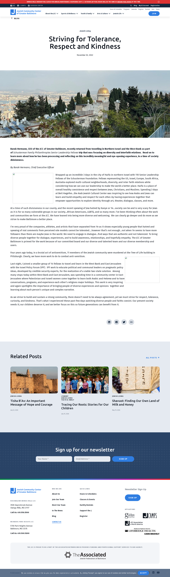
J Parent (64, 396)
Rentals (147, 9)
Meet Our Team (58, 505)
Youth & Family (86, 14)
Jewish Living (85, 31)
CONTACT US (56, 522)
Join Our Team (58, 499)
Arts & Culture (102, 14)
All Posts (151, 358)
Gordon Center (36, 5)
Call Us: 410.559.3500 (19, 512)
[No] (167, 573)
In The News (57, 510)
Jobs (153, 9)
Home (158, 9)
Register (141, 9)
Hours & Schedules (116, 9)
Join (154, 14)
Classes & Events (87, 499)
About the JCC (50, 14)
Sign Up (132, 498)
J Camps (23, 5)
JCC (14, 5)
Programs (127, 9)
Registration (155, 5)
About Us (56, 494)
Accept (143, 573)
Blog (135, 5)
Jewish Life (117, 14)
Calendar (134, 9)
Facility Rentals (86, 505)
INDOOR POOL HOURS (124, 2)
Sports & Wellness (68, 14)
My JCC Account (144, 5)
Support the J (85, 510)
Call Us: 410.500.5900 (19, 533)
